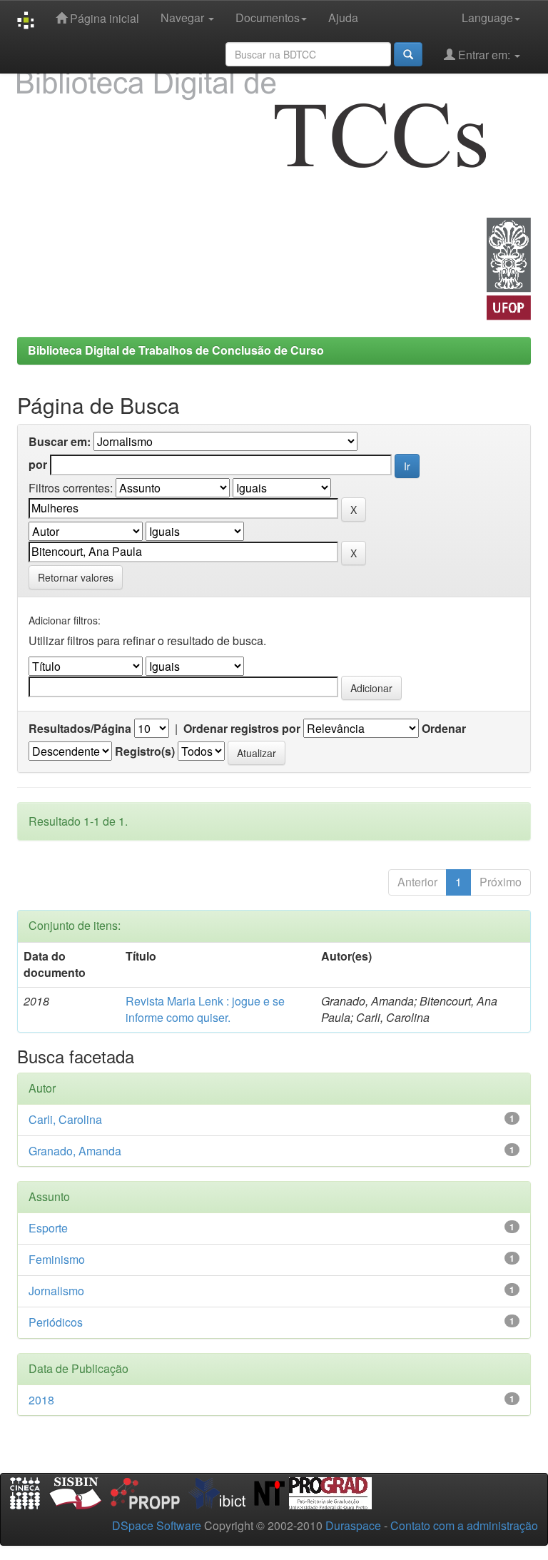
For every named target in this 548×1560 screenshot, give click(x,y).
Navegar (184, 17)
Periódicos (56, 1322)
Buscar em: (60, 442)
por (38, 464)
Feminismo (57, 1259)
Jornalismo (56, 1290)
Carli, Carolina (65, 1119)
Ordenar (444, 728)
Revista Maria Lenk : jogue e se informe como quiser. (205, 1009)
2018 (41, 1400)
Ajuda (343, 17)
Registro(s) (145, 751)
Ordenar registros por (241, 728)
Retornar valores (75, 577)
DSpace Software (156, 1525)
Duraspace (353, 1525)
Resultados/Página (80, 728)
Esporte (48, 1228)
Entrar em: (484, 54)
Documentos (267, 17)
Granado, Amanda (75, 1151)
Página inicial (103, 18)
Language (487, 17)
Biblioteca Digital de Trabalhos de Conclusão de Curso (176, 350)
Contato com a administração (464, 1525)
